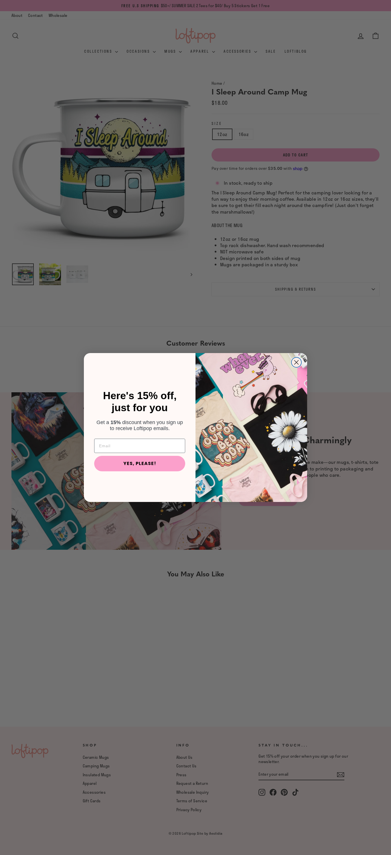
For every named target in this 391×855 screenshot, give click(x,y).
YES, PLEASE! (139, 463)
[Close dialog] (296, 362)
